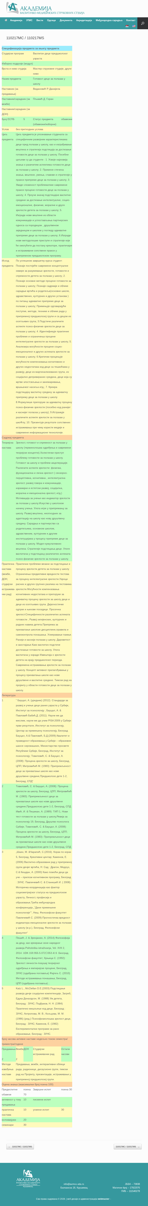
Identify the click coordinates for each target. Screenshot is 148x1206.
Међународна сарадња (109, 20)
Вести (39, 20)
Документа (66, 20)
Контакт (130, 20)
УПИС (29, 20)
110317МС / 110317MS (128, 1147)
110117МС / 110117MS (20, 1147)
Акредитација (84, 20)
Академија (16, 20)
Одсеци (51, 20)
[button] (142, 23)
